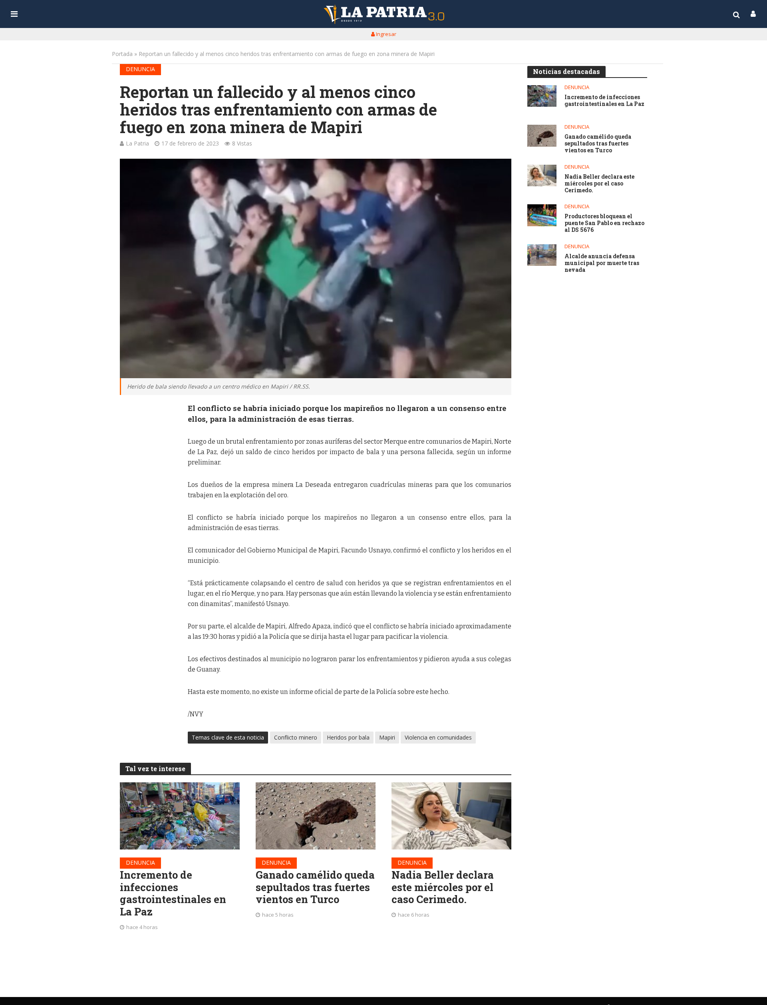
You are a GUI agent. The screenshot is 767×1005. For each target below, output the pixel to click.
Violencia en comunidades (438, 737)
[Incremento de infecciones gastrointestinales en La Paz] (180, 815)
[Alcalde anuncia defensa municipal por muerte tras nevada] (541, 255)
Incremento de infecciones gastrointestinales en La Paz (173, 893)
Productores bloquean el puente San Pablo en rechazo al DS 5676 (604, 223)
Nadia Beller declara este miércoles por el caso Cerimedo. (442, 887)
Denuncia (140, 69)
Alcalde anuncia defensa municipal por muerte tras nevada (601, 263)
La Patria (137, 143)
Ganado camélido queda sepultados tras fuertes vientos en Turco (315, 887)
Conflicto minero (295, 737)
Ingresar (385, 34)
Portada (122, 54)
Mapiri (387, 737)
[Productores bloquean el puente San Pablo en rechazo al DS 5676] (541, 215)
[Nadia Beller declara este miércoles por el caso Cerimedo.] (451, 815)
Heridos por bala (348, 737)
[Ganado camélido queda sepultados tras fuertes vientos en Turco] (316, 815)
